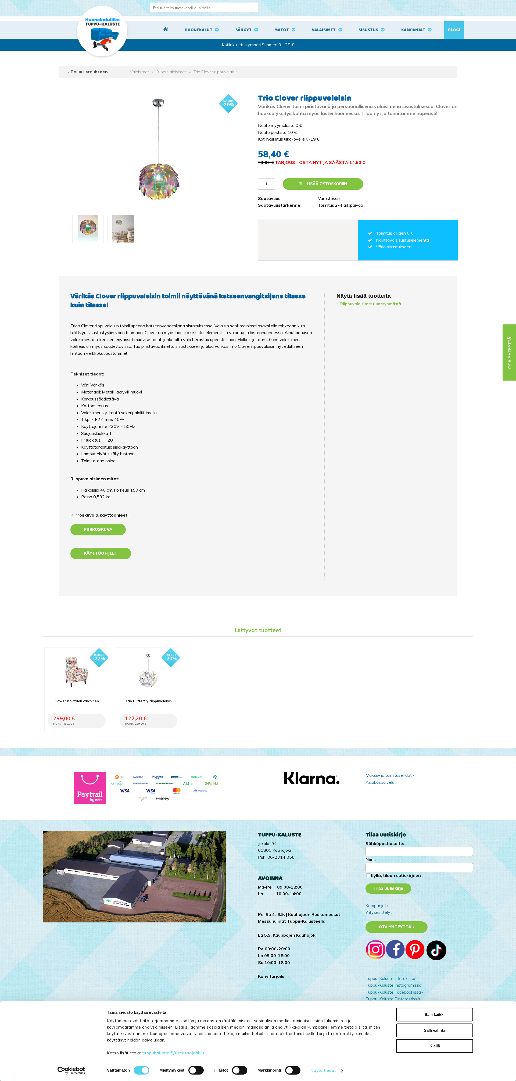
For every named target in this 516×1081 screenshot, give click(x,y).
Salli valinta (434, 1030)
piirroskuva (98, 529)
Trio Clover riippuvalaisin (216, 72)
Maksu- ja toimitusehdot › (390, 775)
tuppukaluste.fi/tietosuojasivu (173, 1052)
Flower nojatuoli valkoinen (77, 701)
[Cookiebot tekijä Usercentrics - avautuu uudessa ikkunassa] (71, 1070)
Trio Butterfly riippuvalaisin (148, 701)
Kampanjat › (377, 905)
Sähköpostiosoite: (385, 843)
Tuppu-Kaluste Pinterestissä (393, 998)
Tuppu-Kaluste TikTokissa (390, 978)
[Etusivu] (165, 30)
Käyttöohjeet (100, 553)
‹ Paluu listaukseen (88, 71)
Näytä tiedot (323, 1070)
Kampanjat (413, 30)
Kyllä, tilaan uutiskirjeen (396, 875)
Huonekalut (198, 30)
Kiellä (434, 1046)
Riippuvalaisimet (171, 72)
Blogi (454, 30)
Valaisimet (324, 30)
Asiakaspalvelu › (381, 782)
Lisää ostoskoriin (326, 183)
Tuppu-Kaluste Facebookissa (393, 992)
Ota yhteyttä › (396, 927)
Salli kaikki (435, 1014)
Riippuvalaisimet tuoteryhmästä (370, 304)
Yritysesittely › (379, 912)
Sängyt (243, 30)
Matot (281, 30)
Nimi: (371, 859)
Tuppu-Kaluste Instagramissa (393, 985)
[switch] (196, 1070)
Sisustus (368, 30)
